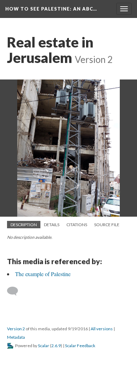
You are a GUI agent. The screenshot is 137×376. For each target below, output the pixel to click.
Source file (106, 224)
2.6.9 (56, 345)
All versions (102, 328)
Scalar (43, 345)
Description (24, 224)
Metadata (16, 337)
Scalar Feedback (80, 345)
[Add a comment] (15, 291)
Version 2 (16, 328)
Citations (76, 224)
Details (51, 224)
